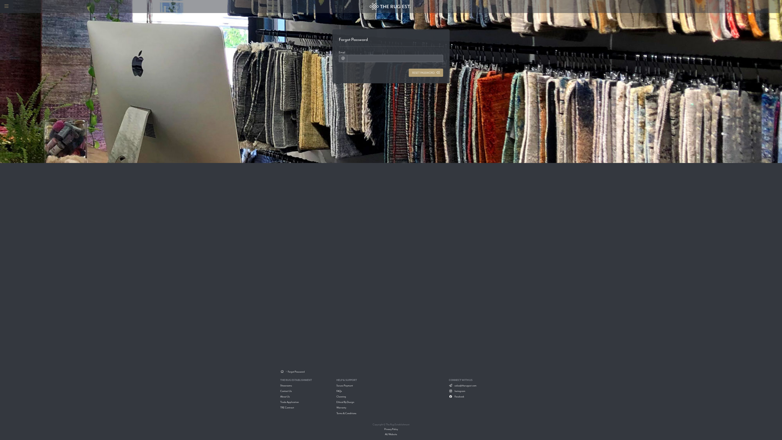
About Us (285, 396)
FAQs (339, 391)
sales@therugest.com (465, 385)
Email (342, 52)
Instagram (459, 391)
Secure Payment (344, 385)
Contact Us (286, 391)
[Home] (282, 371)
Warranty (341, 407)
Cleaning (341, 396)
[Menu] (6, 6)
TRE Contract (287, 407)
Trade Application (289, 402)
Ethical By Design (345, 402)
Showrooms (286, 385)
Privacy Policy (391, 429)
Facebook (459, 396)
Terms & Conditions (346, 413)
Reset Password (423, 73)
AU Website (391, 434)
